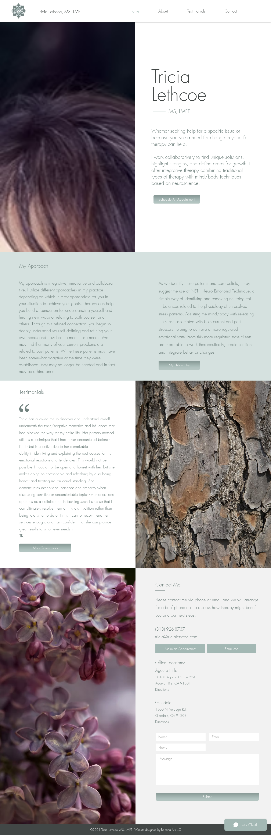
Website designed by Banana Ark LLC (157, 830)
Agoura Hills (166, 670)
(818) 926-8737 (170, 629)
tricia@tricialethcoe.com (176, 637)
